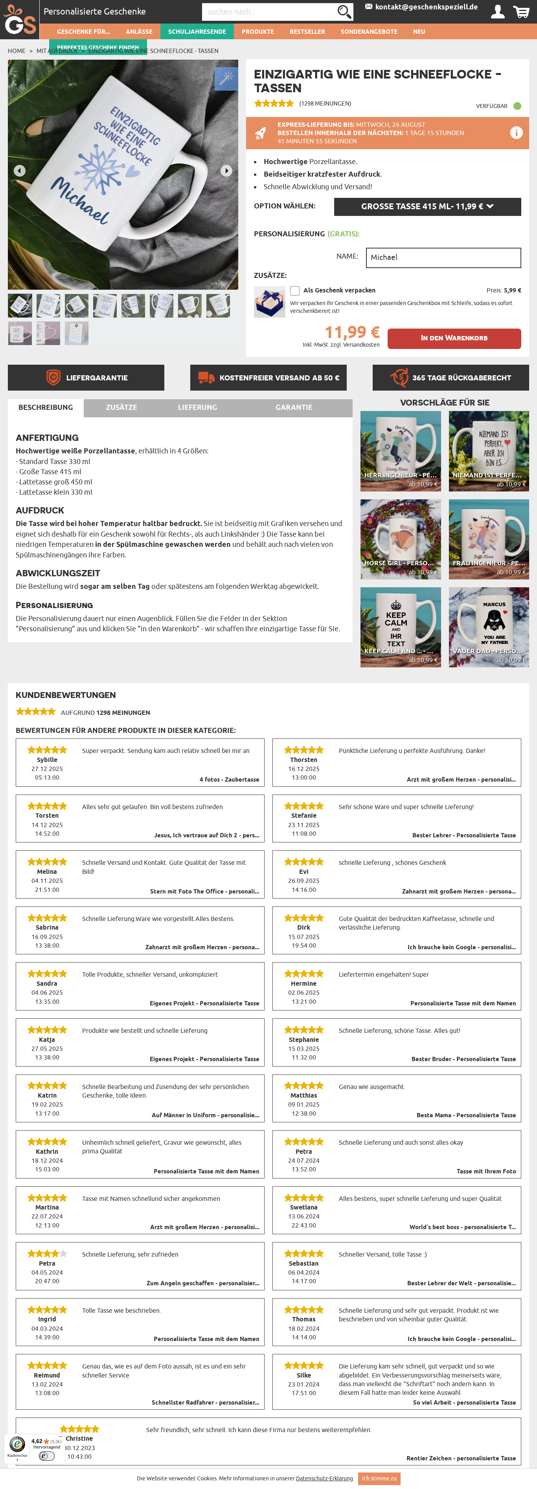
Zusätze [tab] (121, 408)
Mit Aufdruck (57, 51)
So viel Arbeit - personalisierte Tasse (464, 1403)
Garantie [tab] (294, 408)
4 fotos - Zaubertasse (229, 780)
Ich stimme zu (379, 1478)
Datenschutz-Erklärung (324, 1478)
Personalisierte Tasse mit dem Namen (463, 1004)
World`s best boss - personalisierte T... (463, 1227)
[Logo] (20, 19)
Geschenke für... (83, 32)
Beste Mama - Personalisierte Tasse (466, 1116)
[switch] (47, 1456)
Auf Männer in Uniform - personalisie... (205, 1116)
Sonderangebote (369, 32)
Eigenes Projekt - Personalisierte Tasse (204, 1004)
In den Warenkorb (454, 337)
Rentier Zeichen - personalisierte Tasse (461, 1459)
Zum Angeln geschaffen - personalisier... (203, 1284)
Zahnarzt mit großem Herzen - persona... (459, 892)
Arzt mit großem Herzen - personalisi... (461, 780)
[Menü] (60, 1438)
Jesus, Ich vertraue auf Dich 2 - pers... (206, 836)
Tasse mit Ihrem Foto (486, 1172)
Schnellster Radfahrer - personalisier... (205, 1403)
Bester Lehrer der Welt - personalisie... (461, 1284)
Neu (419, 32)
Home (17, 51)
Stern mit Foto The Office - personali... (204, 892)
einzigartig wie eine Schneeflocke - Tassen (153, 51)
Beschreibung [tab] (45, 408)
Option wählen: (284, 206)
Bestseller (307, 32)
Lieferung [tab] (197, 408)
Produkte (258, 32)
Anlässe (139, 32)
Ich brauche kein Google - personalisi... (462, 948)
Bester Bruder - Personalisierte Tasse (464, 1059)
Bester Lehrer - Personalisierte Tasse (464, 836)
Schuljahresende (197, 32)
